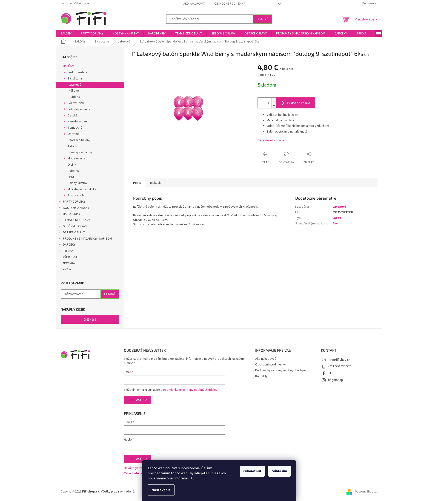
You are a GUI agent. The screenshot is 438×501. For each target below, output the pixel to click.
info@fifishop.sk (339, 359)
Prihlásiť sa (137, 400)
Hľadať (262, 19)
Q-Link (72, 164)
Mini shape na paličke (82, 189)
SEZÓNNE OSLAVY (75, 226)
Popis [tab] (137, 183)
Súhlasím (279, 471)
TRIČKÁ (68, 251)
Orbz (71, 177)
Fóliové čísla (76, 103)
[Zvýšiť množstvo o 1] (274, 100)
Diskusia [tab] (155, 183)
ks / (90, 319)
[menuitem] (66, 33)
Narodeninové (77, 121)
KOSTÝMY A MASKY (76, 208)
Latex (336, 218)
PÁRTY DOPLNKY (74, 201)
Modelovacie (76, 158)
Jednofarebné (77, 72)
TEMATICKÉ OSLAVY (76, 220)
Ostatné (73, 134)
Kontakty (261, 376)
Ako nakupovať (194, 4)
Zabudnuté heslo (135, 473)
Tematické (75, 127)
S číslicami (75, 78)
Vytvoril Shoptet (366, 491)
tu (193, 478)
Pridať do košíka (298, 103)
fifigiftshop (335, 380)
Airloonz (73, 146)
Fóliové (74, 90)
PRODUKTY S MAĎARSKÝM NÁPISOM (87, 238)
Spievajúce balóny (80, 152)
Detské (72, 115)
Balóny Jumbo (77, 183)
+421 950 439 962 (339, 366)
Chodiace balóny (79, 140)
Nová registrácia (135, 468)
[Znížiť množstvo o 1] (274, 105)
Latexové (75, 84)
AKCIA (67, 269)
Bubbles (74, 97)
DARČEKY (69, 244)
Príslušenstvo (77, 195)
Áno (335, 223)
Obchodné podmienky (229, 4)
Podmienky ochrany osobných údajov (280, 370)
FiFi (330, 373)
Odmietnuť (252, 471)
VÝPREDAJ (70, 257)
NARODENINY (71, 214)
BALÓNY (68, 66)
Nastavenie (161, 490)
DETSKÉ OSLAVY (74, 232)
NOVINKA (69, 263)
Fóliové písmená (79, 109)
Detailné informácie (271, 140)
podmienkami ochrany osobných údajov (190, 390)
